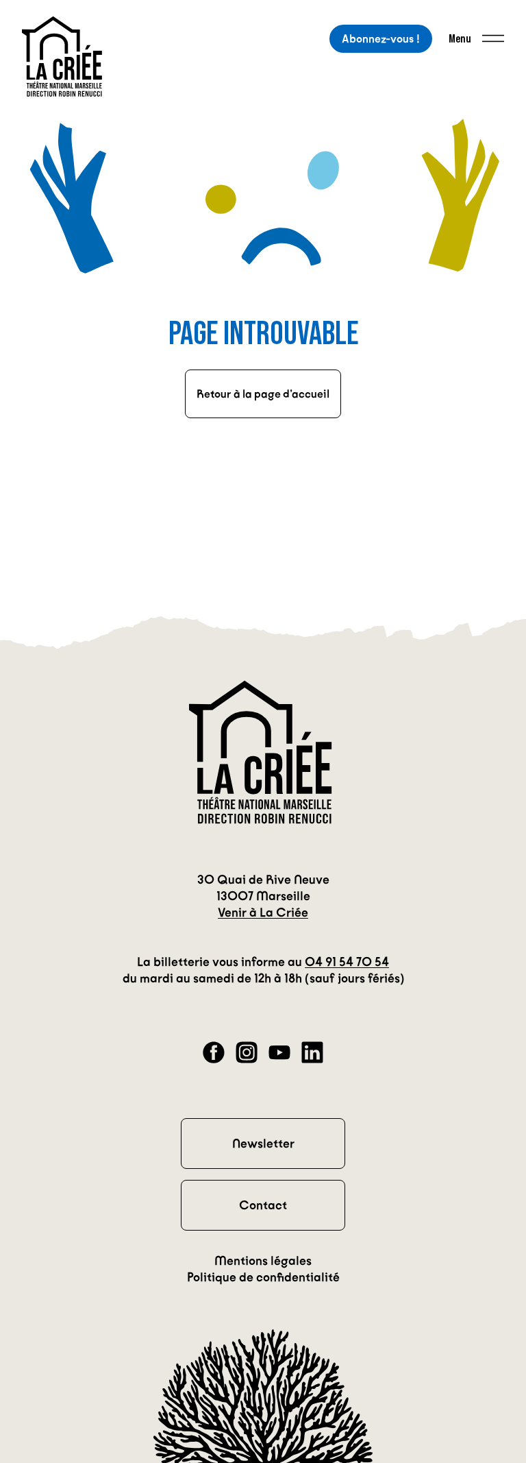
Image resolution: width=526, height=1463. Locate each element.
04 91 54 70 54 (347, 961)
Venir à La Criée (263, 912)
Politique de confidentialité (263, 1277)
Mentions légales (263, 1260)
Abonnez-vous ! (381, 38)
